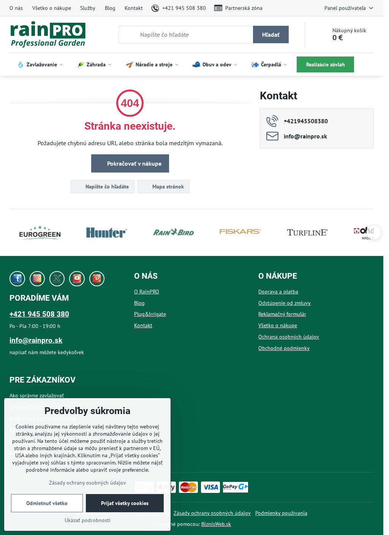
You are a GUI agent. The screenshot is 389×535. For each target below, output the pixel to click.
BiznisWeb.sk (216, 524)
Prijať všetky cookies (125, 503)
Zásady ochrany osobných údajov (212, 513)
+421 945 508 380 (39, 314)
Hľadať (271, 34)
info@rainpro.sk (35, 340)
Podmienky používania (281, 513)
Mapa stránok (167, 186)
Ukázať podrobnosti (88, 520)
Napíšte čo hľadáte (106, 186)
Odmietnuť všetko (47, 503)
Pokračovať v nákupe (133, 163)
